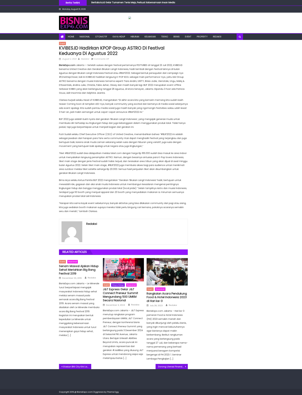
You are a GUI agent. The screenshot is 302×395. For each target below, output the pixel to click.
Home (71, 36)
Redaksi (217, 36)
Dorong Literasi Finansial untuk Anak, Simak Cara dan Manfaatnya (173, 366)
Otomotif (101, 36)
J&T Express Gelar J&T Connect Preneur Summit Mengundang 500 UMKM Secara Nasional (120, 294)
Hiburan (135, 36)
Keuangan (150, 36)
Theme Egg (113, 391)
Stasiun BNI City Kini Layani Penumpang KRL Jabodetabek (77, 366)
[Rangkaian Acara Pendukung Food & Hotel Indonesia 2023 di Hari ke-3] (167, 272)
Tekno (164, 36)
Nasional (85, 36)
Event (188, 36)
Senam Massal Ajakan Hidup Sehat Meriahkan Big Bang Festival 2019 (79, 269)
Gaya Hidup (118, 36)
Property (202, 36)
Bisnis (176, 36)
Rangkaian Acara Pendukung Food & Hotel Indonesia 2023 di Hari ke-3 (167, 297)
